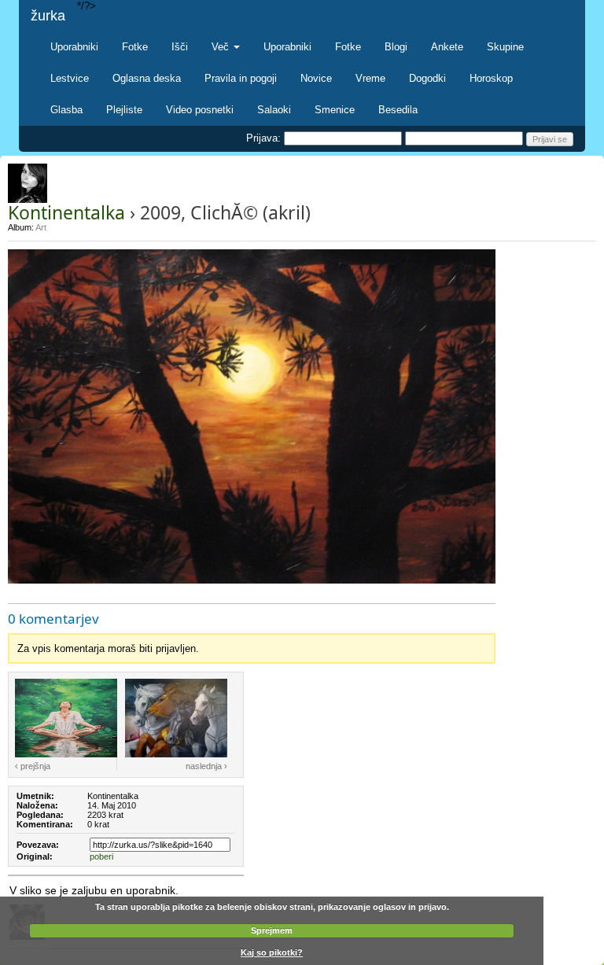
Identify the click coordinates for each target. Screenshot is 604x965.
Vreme (370, 78)
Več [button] (222, 47)
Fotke (135, 47)
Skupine (505, 47)
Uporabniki (74, 47)
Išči (179, 47)
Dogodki (427, 78)
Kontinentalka (66, 212)
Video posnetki (200, 110)
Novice (316, 78)
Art (40, 227)
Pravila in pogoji (240, 78)
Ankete (447, 47)
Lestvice (69, 78)
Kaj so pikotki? (272, 952)
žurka (48, 16)
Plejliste (124, 110)
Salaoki (274, 110)
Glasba (66, 110)
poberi (101, 856)
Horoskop (491, 78)
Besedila (398, 110)
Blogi (396, 47)
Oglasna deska (146, 78)
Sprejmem (272, 930)
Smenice (335, 110)
